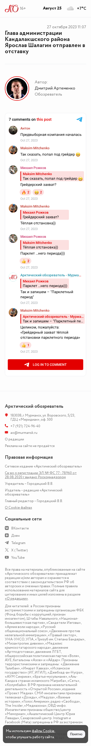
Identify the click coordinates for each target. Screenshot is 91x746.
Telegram (18, 543)
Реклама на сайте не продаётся (30, 446)
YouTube (18, 558)
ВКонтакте (20, 528)
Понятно (76, 734)
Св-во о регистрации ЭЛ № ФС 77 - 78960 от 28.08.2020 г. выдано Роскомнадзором (41, 475)
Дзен (15, 536)
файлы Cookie (43, 731)
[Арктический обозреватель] (12, 8)
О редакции (14, 439)
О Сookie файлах (18, 508)
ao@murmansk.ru (23, 433)
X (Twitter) (19, 550)
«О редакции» (16, 598)
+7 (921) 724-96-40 (25, 426)
